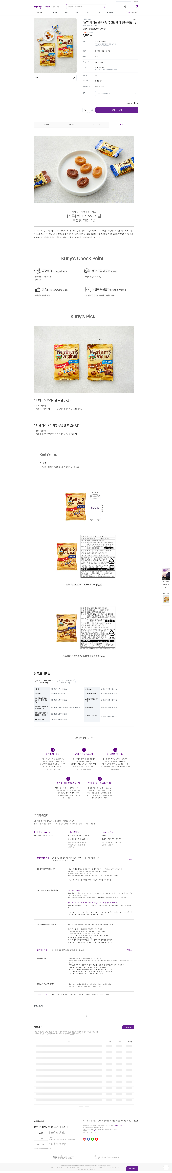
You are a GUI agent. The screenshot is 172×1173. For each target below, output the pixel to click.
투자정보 (100, 1121)
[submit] (103, 6)
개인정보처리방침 (121, 1121)
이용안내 (129, 1121)
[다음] (87, 1016)
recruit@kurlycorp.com (94, 1131)
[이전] (81, 1016)
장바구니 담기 (117, 110)
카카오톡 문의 (40, 1133)
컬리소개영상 (92, 1121)
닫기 (128, 859)
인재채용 (106, 1121)
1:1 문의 (72, 1034)
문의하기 (128, 1027)
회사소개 (85, 1121)
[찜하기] (74, 78)
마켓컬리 (47, 7)
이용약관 (112, 1121)
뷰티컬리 (55, 7)
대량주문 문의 (40, 1144)
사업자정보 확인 (118, 1125)
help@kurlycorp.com (45, 1148)
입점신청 (135, 1121)
